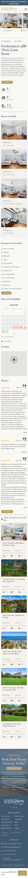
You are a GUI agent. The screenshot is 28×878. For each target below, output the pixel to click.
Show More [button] (7, 511)
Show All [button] (6, 293)
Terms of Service (19, 866)
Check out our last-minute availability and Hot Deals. (14, 3)
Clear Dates (7, 341)
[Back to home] (9, 9)
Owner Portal (18, 819)
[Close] (25, 2)
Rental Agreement (16, 832)
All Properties (8, 30)
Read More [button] (7, 82)
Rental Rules (4, 835)
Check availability (22, 873)
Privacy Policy (4, 832)
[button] (26, 10)
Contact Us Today (14, 768)
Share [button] (25, 30)
